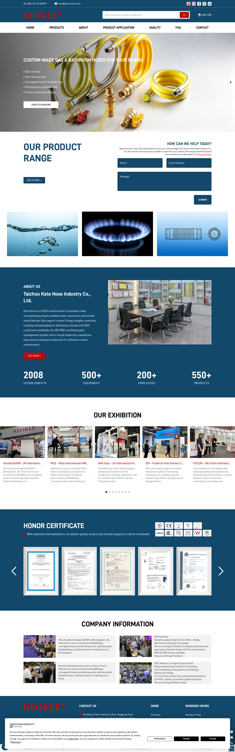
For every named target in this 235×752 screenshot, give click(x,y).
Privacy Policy (204, 154)
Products (56, 27)
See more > (34, 180)
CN (209, 14)
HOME (155, 706)
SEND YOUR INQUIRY (41, 105)
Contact (202, 27)
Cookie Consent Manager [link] (21, 724)
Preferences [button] (16, 742)
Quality (155, 27)
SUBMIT (203, 199)
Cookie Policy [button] (73, 739)
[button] (230, 76)
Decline (186, 739)
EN (204, 14)
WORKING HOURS (197, 706)
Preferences (160, 739)
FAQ (178, 27)
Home (30, 27)
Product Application (118, 27)
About (83, 27)
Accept (213, 739)
